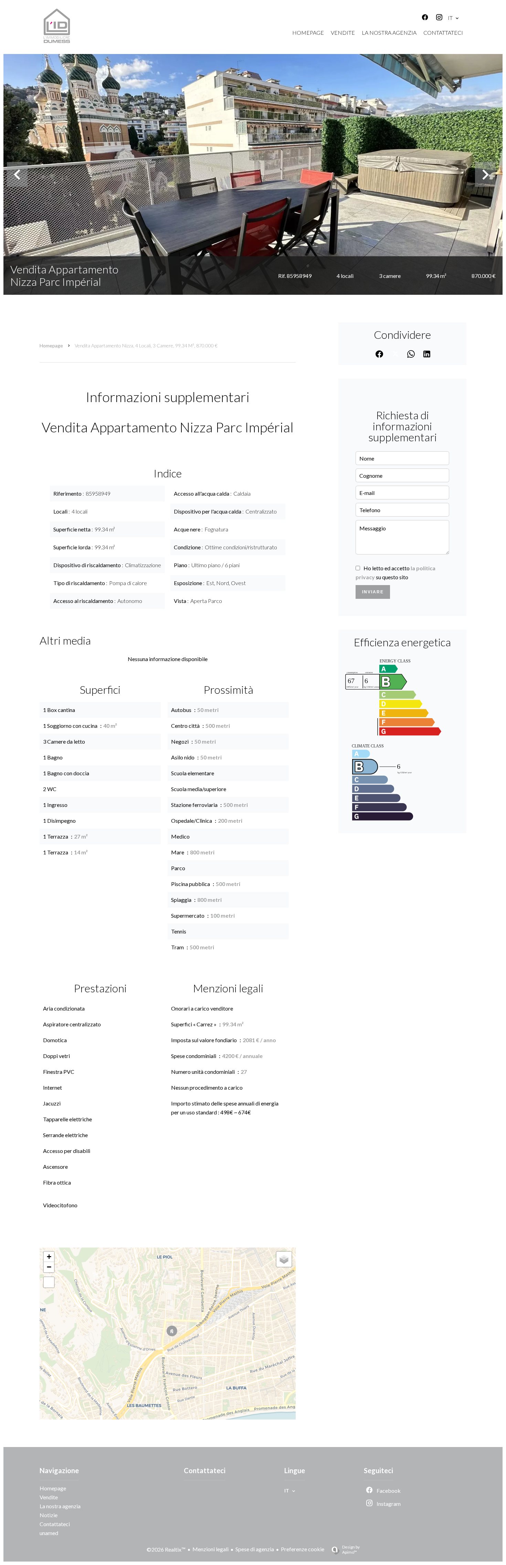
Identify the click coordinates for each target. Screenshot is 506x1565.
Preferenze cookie (302, 1549)
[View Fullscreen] (49, 1282)
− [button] (49, 1267)
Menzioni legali (210, 1549)
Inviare (373, 592)
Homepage (51, 345)
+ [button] (49, 1256)
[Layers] (284, 1259)
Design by (351, 1549)
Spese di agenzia (254, 1549)
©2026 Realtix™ (166, 1549)
